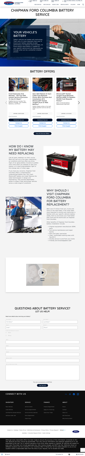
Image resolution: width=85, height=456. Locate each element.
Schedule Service (19, 120)
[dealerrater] (69, 394)
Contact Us (18, 123)
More (78, 5)
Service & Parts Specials (31, 412)
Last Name (46, 319)
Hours (64, 406)
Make (7, 345)
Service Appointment (30, 409)
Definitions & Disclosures (33, 430)
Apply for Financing (49, 409)
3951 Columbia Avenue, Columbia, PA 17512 (73, 1)
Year (7, 339)
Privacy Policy (45, 430)
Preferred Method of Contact (12, 330)
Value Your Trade (48, 412)
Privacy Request (54, 430)
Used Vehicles (46, 4)
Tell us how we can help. (11, 364)
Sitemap (16, 430)
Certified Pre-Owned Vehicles (13, 412)
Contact (64, 409)
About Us (64, 412)
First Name (8, 319)
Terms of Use (22, 430)
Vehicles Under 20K (11, 415)
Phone (45, 325)
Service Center (29, 406)
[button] (83, 4)
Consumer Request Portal (34, 433)
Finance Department (49, 406)
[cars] (65, 394)
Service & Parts (65, 4)
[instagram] (77, 394)
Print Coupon (19, 126)
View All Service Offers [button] (42, 133)
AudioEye (24, 433)
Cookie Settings (46, 433)
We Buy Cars (55, 4)
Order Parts (28, 418)
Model (7, 351)
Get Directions (66, 415)
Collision (73, 4)
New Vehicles (37, 4)
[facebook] (73, 394)
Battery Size (9, 358)
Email (7, 325)
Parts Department (29, 415)
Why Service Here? (67, 418)
